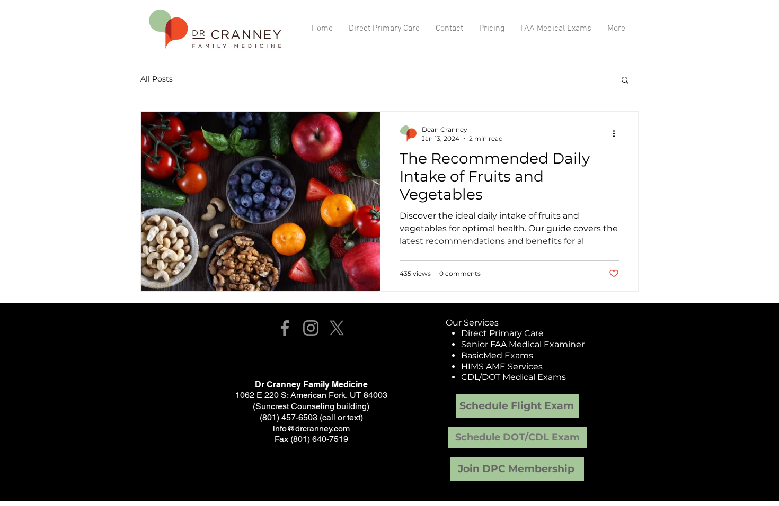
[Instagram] (310, 328)
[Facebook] (285, 328)
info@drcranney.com (311, 428)
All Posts (156, 79)
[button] (625, 80)
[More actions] (617, 133)
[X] (336, 328)
